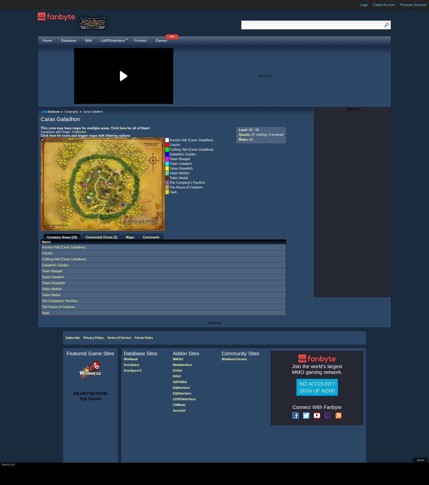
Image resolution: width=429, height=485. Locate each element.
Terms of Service (119, 338)
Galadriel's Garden (55, 265)
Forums (140, 41)
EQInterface (181, 388)
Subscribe (73, 338)
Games (164, 39)
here (123, 128)
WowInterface (182, 365)
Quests (244, 134)
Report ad (265, 76)
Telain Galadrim (53, 277)
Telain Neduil (51, 295)
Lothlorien (79, 132)
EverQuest (131, 365)
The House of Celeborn (58, 307)
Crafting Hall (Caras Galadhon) (64, 259)
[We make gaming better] (16, 5)
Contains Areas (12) (62, 237)
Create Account (384, 5)
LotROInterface (113, 41)
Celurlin (47, 253)
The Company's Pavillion (59, 301)
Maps (130, 237)
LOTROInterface (184, 399)
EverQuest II (132, 370)
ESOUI (177, 370)
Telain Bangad (52, 271)
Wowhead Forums (234, 359)
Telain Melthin (52, 289)
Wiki (88, 41)
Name (46, 242)
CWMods (179, 405)
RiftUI (177, 376)
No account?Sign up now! (317, 387)
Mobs (243, 139)
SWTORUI (180, 382)
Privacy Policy (93, 338)
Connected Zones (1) (101, 237)
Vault (45, 313)
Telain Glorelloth (53, 283)
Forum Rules (144, 338)
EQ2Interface (182, 393)
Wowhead (131, 359)
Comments (151, 237)
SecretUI (179, 410)
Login (364, 5)
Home (47, 41)
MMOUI (178, 359)
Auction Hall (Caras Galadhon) (63, 247)
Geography (71, 111)
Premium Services (413, 5)
